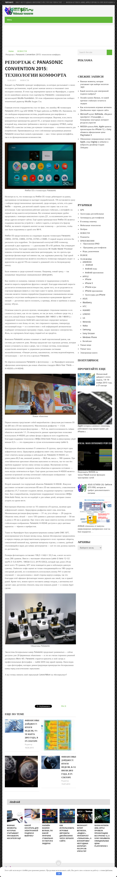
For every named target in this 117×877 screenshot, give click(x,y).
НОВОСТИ (22, 51)
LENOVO (86, 314)
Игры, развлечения (91, 251)
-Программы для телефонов (94, 247)
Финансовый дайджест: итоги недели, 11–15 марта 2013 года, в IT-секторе (33, 730)
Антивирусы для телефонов (92, 217)
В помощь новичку (88, 221)
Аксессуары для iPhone (95, 295)
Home (11, 51)
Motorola (87, 322)
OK (59, 874)
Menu (9, 20)
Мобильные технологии (90, 225)
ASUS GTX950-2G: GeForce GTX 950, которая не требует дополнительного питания (100, 488)
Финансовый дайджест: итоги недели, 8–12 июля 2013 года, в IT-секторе (69, 767)
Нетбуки (83, 229)
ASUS (85, 298)
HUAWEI (86, 310)
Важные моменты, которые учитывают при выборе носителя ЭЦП (94, 84)
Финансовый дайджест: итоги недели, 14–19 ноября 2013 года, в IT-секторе (104, 380)
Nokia (85, 326)
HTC (85, 306)
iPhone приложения (93, 291)
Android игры (91, 269)
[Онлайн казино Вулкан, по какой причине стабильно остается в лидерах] (50, 816)
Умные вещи (85, 345)
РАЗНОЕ (84, 255)
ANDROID (87, 262)
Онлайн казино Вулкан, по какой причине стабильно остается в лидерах (94, 101)
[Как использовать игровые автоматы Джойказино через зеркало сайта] (67, 816)
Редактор (28, 744)
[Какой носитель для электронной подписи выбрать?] (32, 816)
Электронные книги (88, 353)
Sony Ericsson (89, 333)
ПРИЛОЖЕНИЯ (87, 241)
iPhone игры (90, 287)
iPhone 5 (89, 283)
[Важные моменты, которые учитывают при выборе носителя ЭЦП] (14, 816)
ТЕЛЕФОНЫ (86, 259)
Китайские (87, 341)
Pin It (63, 706)
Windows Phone (90, 337)
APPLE (86, 276)
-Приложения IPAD (91, 244)
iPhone (88, 279)
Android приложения (94, 272)
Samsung (87, 329)
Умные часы (85, 349)
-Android (89, 265)
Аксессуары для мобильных (92, 214)
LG (84, 318)
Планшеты (84, 237)
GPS (82, 210)
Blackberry (87, 302)
